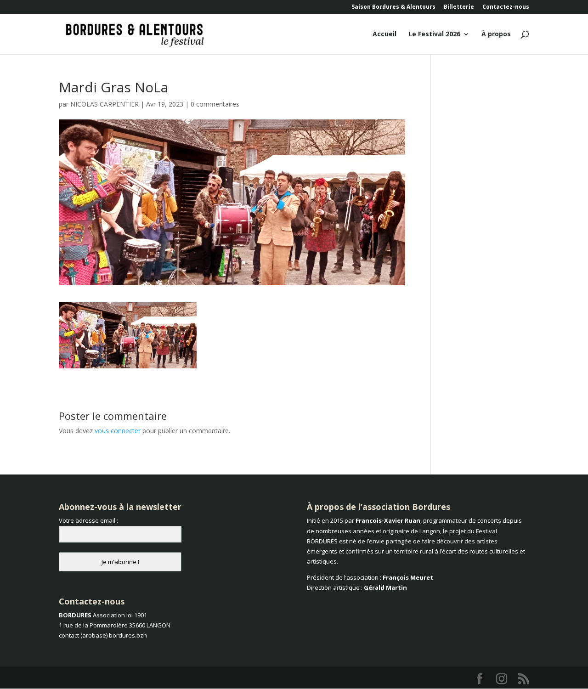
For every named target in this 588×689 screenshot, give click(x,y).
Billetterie (459, 7)
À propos (496, 34)
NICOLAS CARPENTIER (104, 104)
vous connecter (118, 430)
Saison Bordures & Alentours (393, 7)
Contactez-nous (505, 7)
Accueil (384, 34)
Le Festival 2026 (434, 34)
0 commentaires (215, 104)
